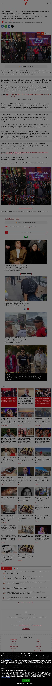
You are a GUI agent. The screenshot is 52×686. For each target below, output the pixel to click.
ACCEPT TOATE (26, 680)
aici (14, 664)
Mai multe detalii (8, 659)
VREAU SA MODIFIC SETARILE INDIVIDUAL (26, 683)
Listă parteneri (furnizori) (5, 677)
